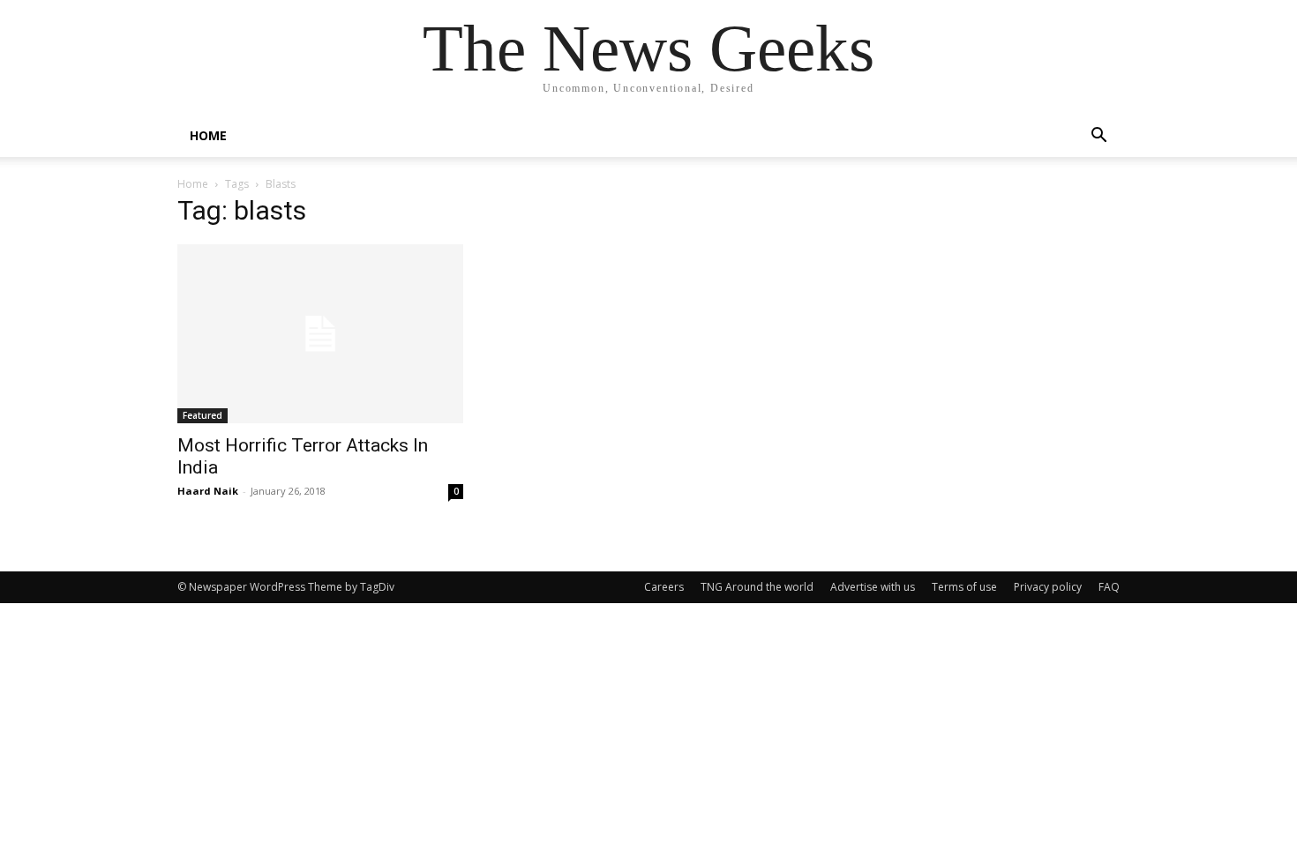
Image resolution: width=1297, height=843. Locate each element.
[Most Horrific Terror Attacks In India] (320, 333)
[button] (1098, 137)
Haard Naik (207, 490)
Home (192, 183)
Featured (202, 415)
